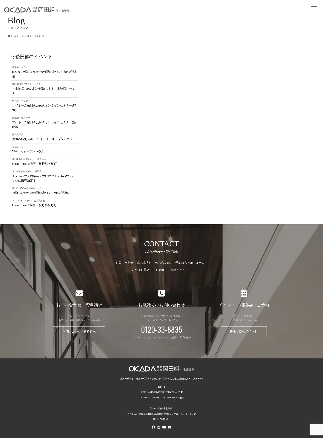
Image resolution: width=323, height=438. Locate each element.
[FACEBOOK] (153, 427)
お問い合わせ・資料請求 (79, 331)
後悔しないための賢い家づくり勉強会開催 (40, 192)
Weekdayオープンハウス (28, 151)
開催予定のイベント (243, 331)
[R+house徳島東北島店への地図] (195, 414)
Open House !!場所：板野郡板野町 (34, 205)
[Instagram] (158, 427)
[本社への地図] (182, 392)
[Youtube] (164, 427)
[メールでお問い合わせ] (169, 427)
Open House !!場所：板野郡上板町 (34, 163)
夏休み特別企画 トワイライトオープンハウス (42, 139)
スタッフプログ (22, 35)
